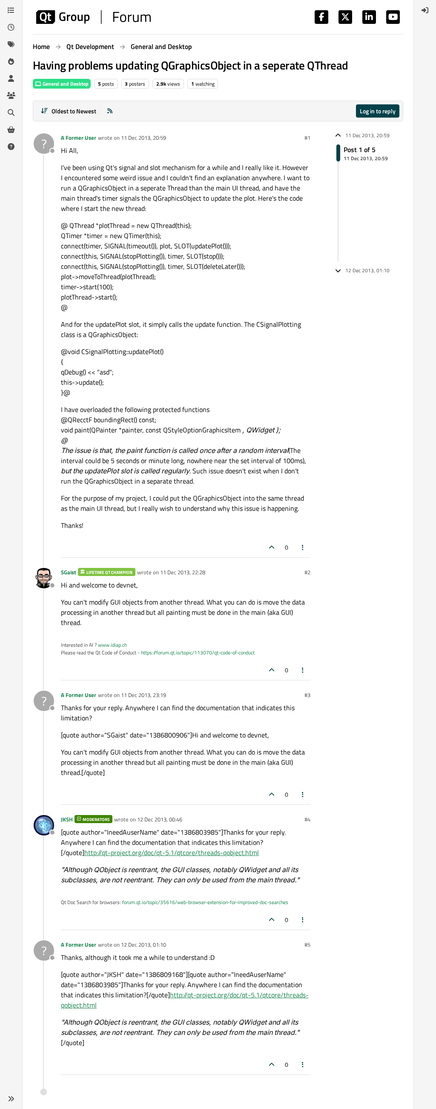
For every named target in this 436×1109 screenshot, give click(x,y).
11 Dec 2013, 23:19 (143, 695)
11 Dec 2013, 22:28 (182, 572)
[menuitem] (425, 10)
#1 (307, 137)
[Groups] (11, 95)
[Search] (11, 112)
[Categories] (11, 10)
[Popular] (11, 61)
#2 (307, 572)
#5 (307, 944)
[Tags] (11, 44)
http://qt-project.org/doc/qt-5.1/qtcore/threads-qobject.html (171, 852)
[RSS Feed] (109, 111)
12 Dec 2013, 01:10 (143, 944)
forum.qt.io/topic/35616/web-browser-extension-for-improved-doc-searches (205, 902)
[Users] (11, 78)
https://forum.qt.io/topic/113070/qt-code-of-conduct (198, 652)
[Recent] (11, 27)
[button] (11, 1099)
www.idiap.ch (112, 645)
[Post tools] (303, 547)
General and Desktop (65, 84)
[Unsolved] (11, 146)
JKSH (67, 819)
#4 (307, 819)
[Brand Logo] (93, 17)
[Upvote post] (271, 547)
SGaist (68, 572)
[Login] (425, 10)
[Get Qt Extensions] (11, 129)
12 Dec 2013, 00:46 (159, 819)
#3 (307, 695)
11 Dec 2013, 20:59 (143, 137)
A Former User (78, 137)
